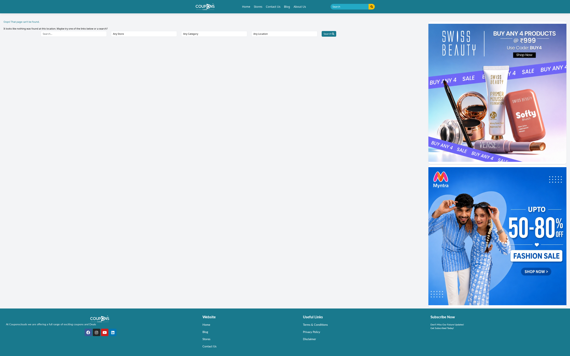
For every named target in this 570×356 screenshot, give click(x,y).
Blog (287, 7)
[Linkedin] (113, 332)
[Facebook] (88, 332)
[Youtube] (104, 332)
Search (328, 33)
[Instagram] (96, 332)
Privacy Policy (311, 332)
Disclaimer (309, 339)
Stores (258, 7)
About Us (300, 7)
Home (246, 7)
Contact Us (273, 7)
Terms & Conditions (315, 324)
